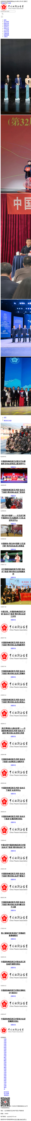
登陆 (3, 3)
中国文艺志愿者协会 (5, 1086)
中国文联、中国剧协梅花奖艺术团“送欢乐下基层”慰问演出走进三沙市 (13, 614)
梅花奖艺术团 (7, 420)
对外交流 (6, 31)
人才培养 (6, 30)
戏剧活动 (6, 25)
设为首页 (6, 1092)
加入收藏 (6, 1093)
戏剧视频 (6, 35)
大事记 (6, 36)
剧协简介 (6, 1095)
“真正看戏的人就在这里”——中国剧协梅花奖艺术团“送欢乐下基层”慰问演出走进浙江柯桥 (13, 730)
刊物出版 (6, 33)
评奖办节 (6, 28)
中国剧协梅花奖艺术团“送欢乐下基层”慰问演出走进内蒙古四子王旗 (13, 904)
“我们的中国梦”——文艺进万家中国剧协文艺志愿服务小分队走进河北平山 (13, 518)
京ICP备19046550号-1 (21, 1119)
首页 (5, 20)
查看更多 (13, 467)
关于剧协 (6, 21)
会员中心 (6, 26)
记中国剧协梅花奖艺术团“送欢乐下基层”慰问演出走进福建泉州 (13, 571)
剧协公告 (6, 23)
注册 (9, 3)
